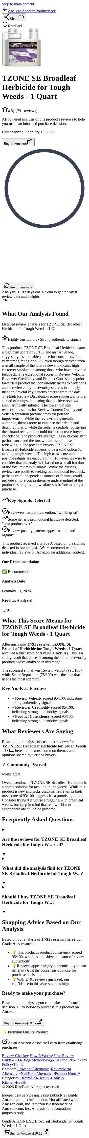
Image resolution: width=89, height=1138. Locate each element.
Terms (18, 1064)
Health (21, 1082)
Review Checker (15, 1056)
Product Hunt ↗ (67, 1073)
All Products (64, 1060)
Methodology (42, 1060)
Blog (26, 1060)
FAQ (17, 1060)
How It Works (41, 1056)
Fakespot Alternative (33, 1069)
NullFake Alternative (37, 1073)
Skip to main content (18, 4)
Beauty (43, 1078)
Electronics (28, 1078)
